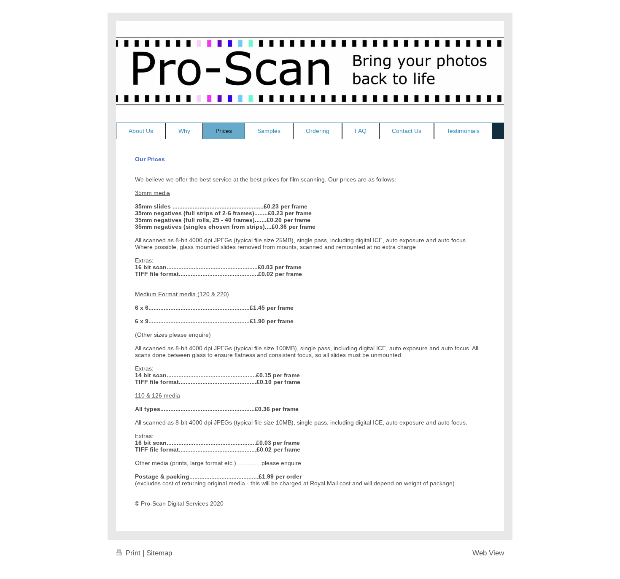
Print (133, 553)
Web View (488, 553)
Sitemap (159, 553)
